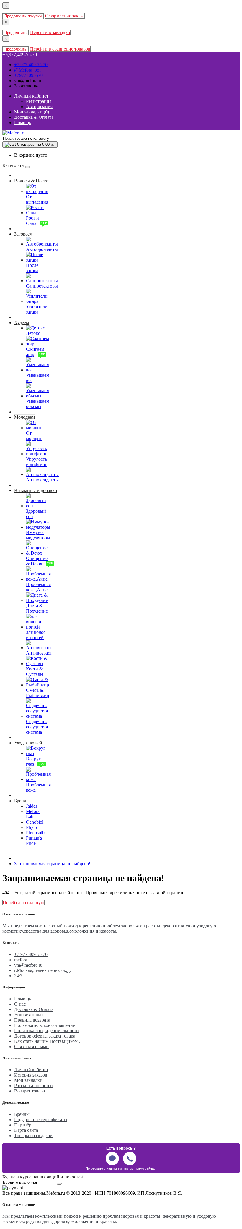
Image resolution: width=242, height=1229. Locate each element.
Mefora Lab (33, 814)
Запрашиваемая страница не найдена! (52, 863)
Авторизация (39, 106)
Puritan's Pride (34, 840)
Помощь (22, 998)
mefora (20, 959)
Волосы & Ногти (31, 180)
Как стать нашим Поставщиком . (47, 1041)
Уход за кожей (28, 742)
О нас (20, 1003)
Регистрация (38, 101)
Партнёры (24, 1124)
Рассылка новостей (33, 1085)
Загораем (23, 233)
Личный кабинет (31, 1069)
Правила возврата (32, 1019)
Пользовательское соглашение (44, 1025)
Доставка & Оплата (33, 1009)
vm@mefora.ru (28, 80)
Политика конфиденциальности (46, 1030)
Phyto (31, 827)
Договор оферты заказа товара (44, 1035)
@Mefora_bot (27, 69)
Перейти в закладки (50, 32)
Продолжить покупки (23, 16)
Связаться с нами (31, 1046)
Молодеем (24, 417)
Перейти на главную (23, 902)
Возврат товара (29, 1090)
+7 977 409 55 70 (31, 64)
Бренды (22, 800)
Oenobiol (34, 821)
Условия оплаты (30, 1014)
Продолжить (15, 32)
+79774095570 (28, 75)
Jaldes (31, 805)
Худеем (21, 322)
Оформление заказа (64, 15)
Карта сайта (26, 1130)
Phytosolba (36, 832)
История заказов (30, 1074)
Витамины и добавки (35, 490)
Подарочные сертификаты (40, 1119)
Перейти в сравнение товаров (60, 48)
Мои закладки (28, 1080)
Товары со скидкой (33, 1135)
